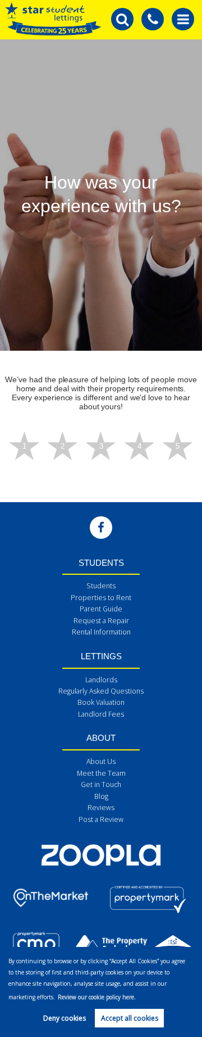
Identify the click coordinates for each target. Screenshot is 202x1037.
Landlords (101, 680)
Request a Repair (101, 620)
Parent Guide (101, 609)
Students (101, 586)
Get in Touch (101, 784)
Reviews (101, 807)
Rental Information (101, 632)
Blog (101, 796)
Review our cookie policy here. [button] (97, 997)
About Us (101, 761)
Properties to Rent (101, 597)
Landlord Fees (101, 714)
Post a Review (101, 819)
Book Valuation (101, 702)
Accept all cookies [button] (129, 1018)
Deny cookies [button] (64, 1018)
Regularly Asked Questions (101, 691)
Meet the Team (101, 773)
